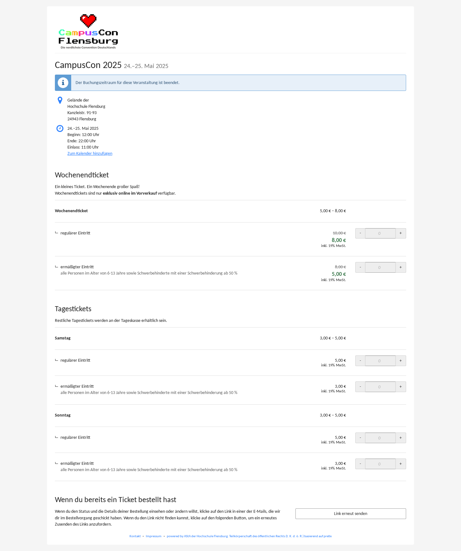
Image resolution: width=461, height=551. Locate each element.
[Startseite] (88, 31)
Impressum (154, 536)
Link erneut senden (350, 513)
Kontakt (135, 536)
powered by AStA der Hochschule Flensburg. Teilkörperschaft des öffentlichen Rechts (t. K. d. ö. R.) (235, 536)
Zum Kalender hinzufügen (89, 153)
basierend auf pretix (318, 536)
